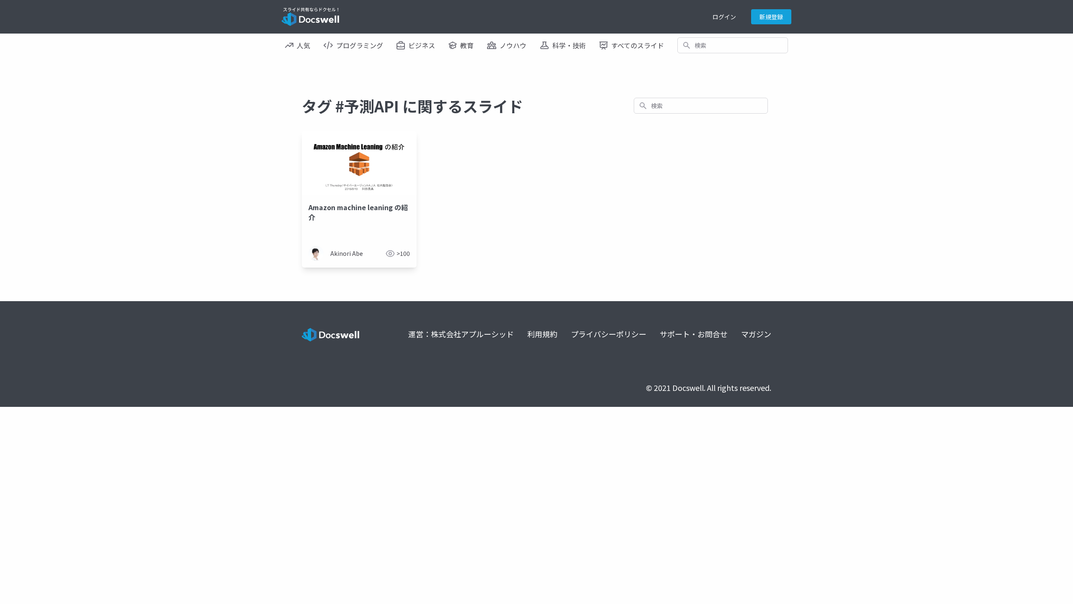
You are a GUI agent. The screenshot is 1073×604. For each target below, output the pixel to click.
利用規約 (542, 333)
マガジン (756, 333)
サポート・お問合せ (694, 333)
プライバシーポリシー (608, 333)
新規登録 (771, 17)
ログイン (724, 17)
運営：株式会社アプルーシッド (461, 333)
